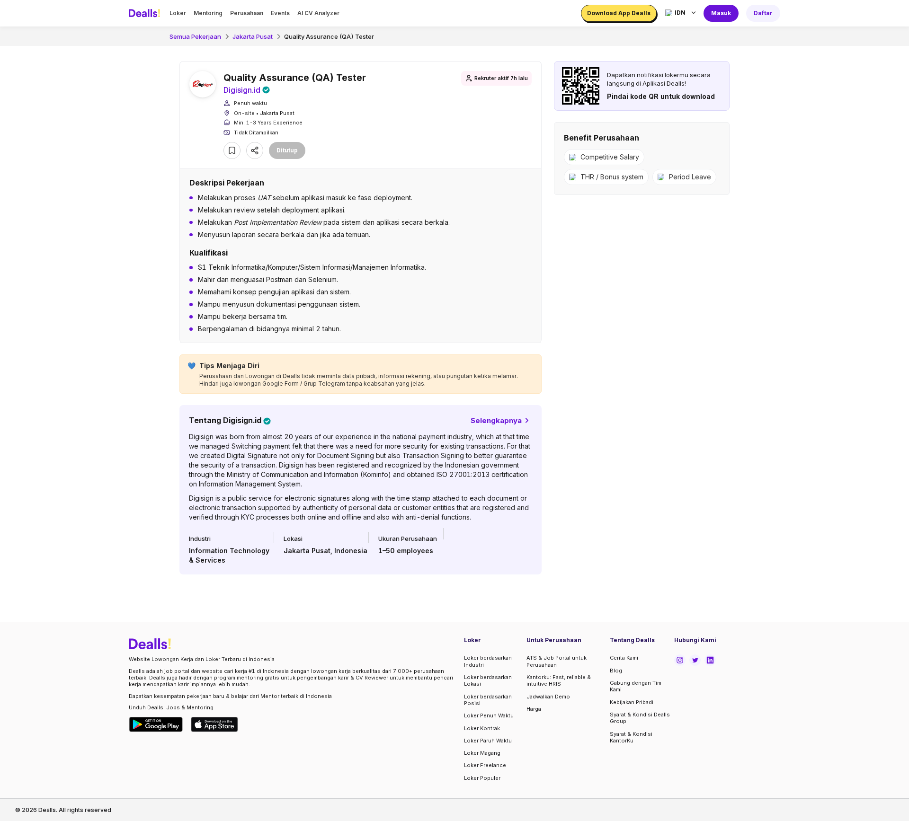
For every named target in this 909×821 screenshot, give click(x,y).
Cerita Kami (624, 657)
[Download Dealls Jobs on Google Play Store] (156, 724)
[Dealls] (146, 13)
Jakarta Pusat (252, 36)
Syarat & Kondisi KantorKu (631, 737)
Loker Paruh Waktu (488, 740)
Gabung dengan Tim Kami (635, 686)
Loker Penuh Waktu (489, 715)
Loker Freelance (485, 765)
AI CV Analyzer (318, 13)
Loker (177, 13)
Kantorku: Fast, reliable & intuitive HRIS (558, 680)
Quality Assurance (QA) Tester (329, 36)
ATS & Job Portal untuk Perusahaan (556, 661)
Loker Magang (482, 753)
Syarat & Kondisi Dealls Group (640, 717)
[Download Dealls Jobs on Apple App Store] (214, 724)
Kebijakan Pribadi (631, 702)
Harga (533, 709)
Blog (616, 670)
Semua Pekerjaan (195, 36)
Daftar (763, 13)
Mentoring (208, 13)
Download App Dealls (619, 13)
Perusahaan (246, 13)
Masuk (721, 13)
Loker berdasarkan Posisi (488, 699)
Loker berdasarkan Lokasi (488, 680)
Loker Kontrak (482, 728)
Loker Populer (482, 778)
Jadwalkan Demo (548, 696)
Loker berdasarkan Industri (488, 661)
